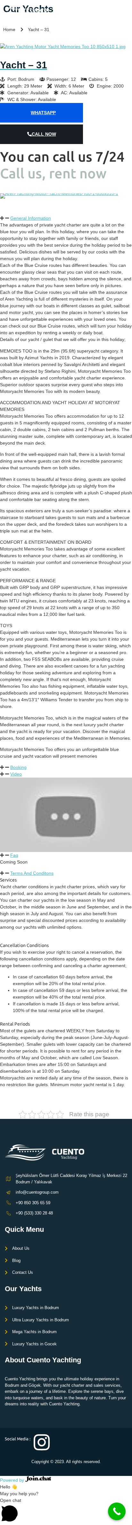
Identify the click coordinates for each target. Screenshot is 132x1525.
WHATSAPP (43, 112)
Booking (18, 767)
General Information (30, 218)
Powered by (12, 1480)
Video (16, 774)
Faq (14, 855)
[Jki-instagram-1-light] (42, 1442)
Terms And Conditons (32, 873)
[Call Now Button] (117, 1511)
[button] (6, 196)
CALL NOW (44, 134)
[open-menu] (123, 11)
